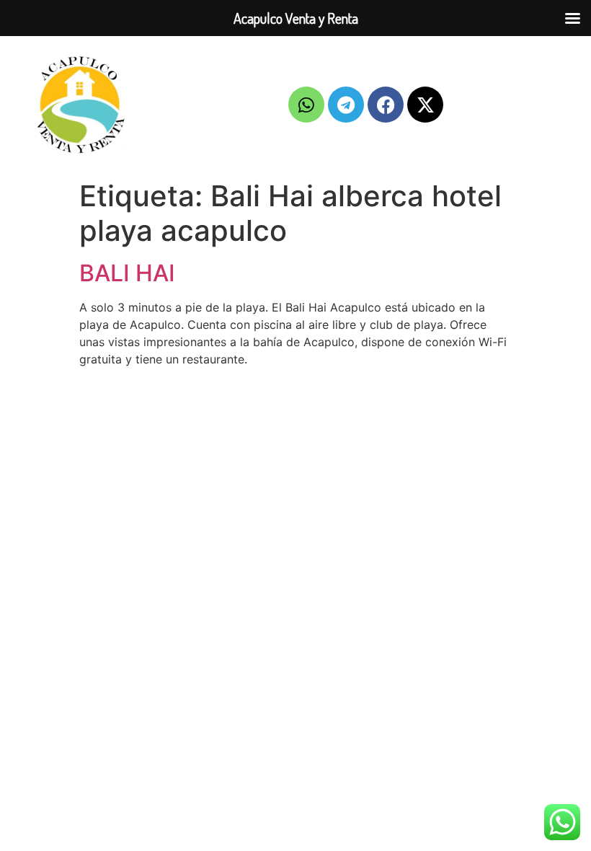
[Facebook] (386, 105)
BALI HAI (127, 273)
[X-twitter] (425, 105)
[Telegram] (346, 105)
